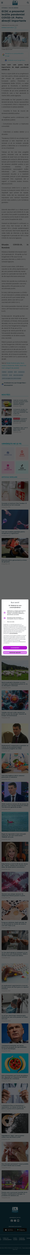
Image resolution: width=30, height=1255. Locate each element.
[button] (15, 622)
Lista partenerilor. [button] (13, 633)
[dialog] (15, 627)
